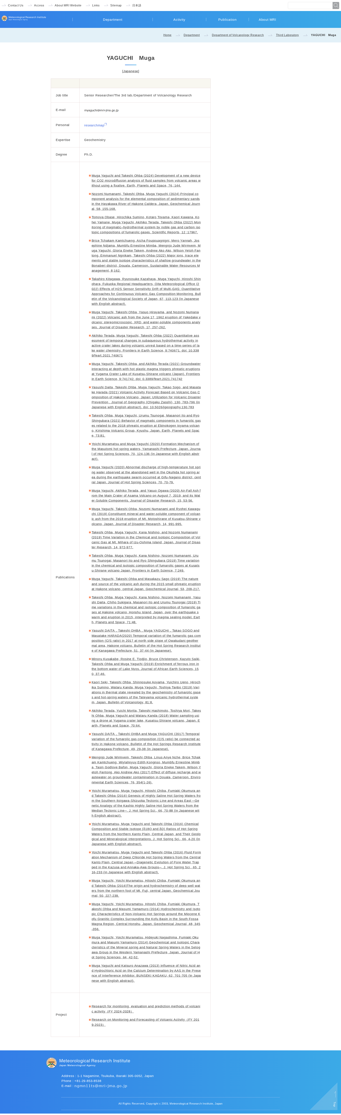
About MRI (267, 19)
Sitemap (116, 5)
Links (96, 5)
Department (112, 19)
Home (167, 35)
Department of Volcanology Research (238, 35)
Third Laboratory (287, 35)
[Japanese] (130, 71)
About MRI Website (68, 5)
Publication (227, 19)
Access (39, 5)
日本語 (136, 5)
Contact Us (15, 5)
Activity (179, 19)
